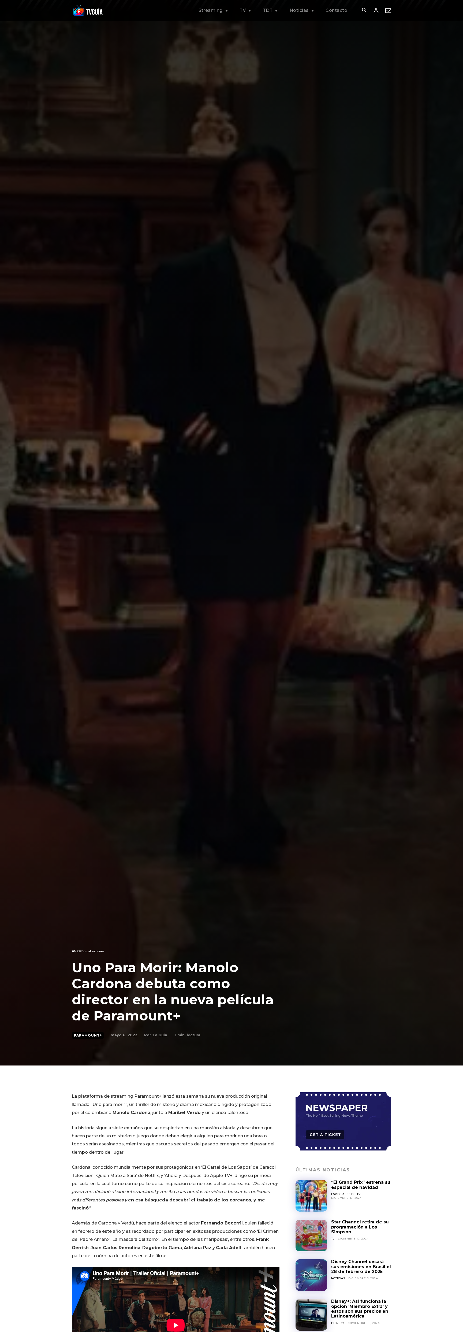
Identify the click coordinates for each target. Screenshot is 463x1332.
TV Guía (159, 1035)
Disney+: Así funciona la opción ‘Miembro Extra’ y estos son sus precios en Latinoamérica (359, 1309)
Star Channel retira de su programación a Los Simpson (360, 1226)
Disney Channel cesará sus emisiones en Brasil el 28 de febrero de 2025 (361, 1266)
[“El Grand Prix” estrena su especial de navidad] (311, 1196)
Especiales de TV (346, 1194)
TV (333, 1238)
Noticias (338, 1278)
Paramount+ (88, 1035)
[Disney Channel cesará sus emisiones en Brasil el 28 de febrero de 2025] (311, 1275)
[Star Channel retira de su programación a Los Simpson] (311, 1235)
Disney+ (338, 1323)
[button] (364, 11)
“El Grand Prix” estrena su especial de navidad (360, 1185)
